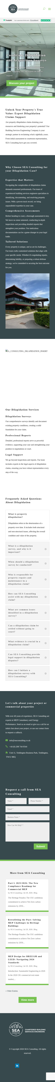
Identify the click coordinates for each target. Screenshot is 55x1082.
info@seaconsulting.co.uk (19, 740)
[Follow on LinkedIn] (17, 1066)
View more (27, 999)
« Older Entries (12, 991)
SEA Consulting (16, 893)
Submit (40, 846)
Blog (35, 893)
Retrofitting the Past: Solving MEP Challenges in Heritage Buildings (24, 923)
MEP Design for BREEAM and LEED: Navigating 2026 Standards (25, 959)
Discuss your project (21, 83)
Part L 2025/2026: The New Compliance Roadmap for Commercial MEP (23, 886)
